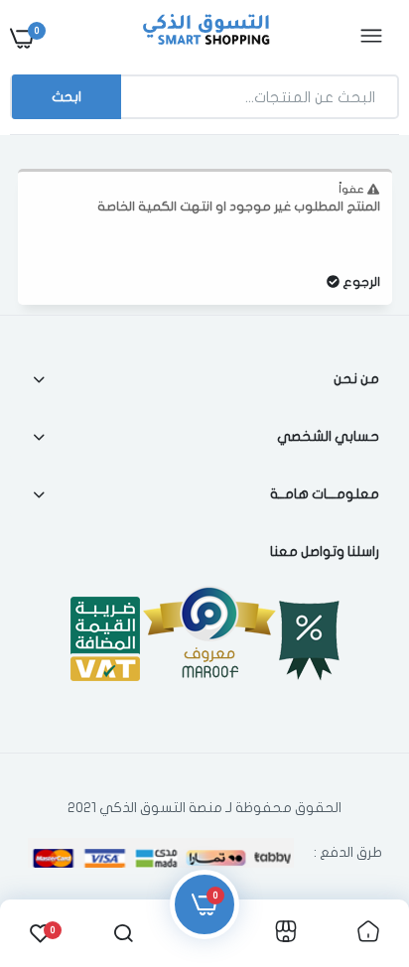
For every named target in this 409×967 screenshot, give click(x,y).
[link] (54, 843)
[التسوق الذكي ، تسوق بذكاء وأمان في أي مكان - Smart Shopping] (202, 38)
